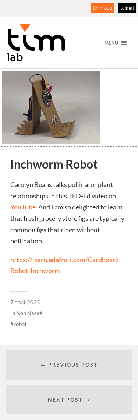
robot (20, 324)
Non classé (29, 313)
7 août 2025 (25, 302)
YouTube (23, 207)
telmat (127, 8)
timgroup (102, 8)
